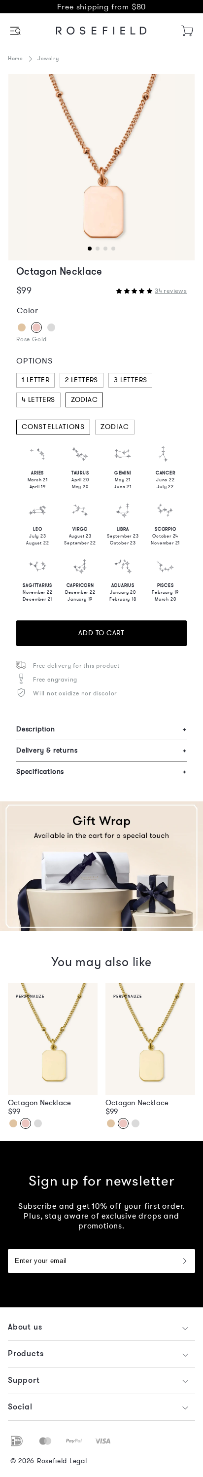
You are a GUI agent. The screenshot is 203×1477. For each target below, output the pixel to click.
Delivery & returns (101, 750)
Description (101, 729)
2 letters (81, 380)
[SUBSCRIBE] (184, 1261)
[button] (16, 31)
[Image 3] (101, 167)
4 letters (38, 399)
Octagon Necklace (39, 1102)
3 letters (130, 380)
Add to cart (101, 633)
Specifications (101, 771)
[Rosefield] (101, 30)
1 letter (35, 380)
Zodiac (84, 399)
